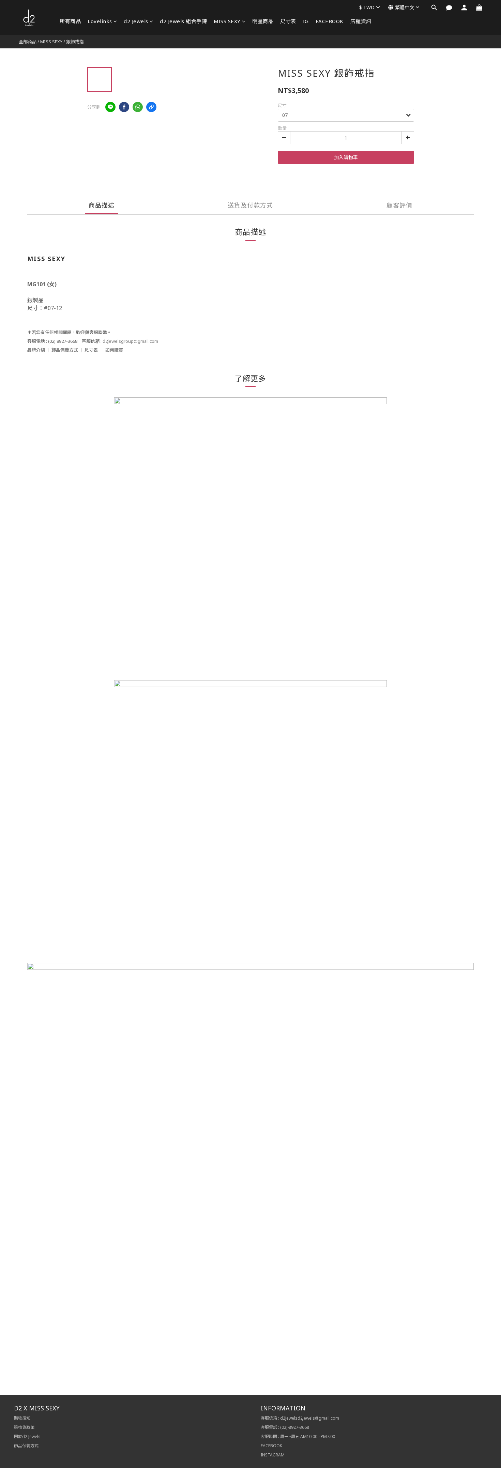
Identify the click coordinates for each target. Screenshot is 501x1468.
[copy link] (151, 107)
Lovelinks (100, 21)
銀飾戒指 (75, 42)
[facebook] (124, 107)
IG (306, 21)
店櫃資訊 (360, 21)
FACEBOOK (330, 21)
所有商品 (70, 21)
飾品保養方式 (64, 350)
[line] (110, 107)
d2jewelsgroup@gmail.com (130, 341)
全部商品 (27, 42)
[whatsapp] (138, 107)
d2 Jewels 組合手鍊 (183, 21)
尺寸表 (288, 21)
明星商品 (262, 21)
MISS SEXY (227, 21)
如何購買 (114, 350)
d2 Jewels (136, 21)
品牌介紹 (36, 350)
